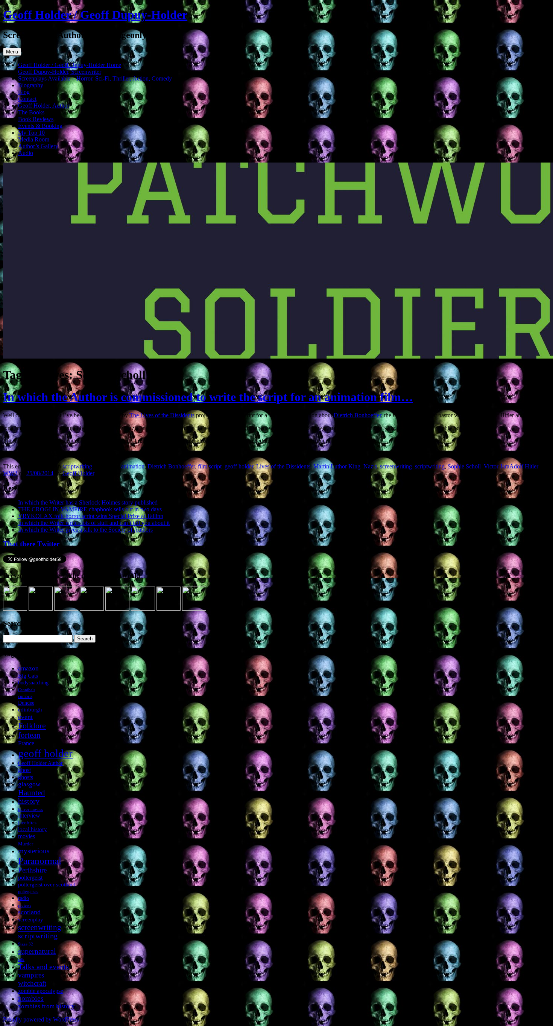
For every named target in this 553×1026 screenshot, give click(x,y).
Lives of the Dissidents (283, 466)
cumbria (25, 696)
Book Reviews (35, 119)
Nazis (370, 466)
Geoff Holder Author (40, 763)
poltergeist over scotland (47, 884)
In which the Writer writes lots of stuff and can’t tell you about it (94, 523)
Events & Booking (40, 126)
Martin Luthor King (336, 466)
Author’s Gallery (38, 146)
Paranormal (39, 860)
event (25, 716)
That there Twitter (31, 544)
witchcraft (32, 983)
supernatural (37, 951)
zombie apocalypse (40, 991)
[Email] (194, 608)
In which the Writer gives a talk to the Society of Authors (85, 529)
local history (32, 829)
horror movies (30, 809)
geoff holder (239, 466)
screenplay (30, 919)
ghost (24, 770)
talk (21, 959)
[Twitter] (66, 608)
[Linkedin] (92, 608)
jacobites (27, 822)
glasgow (29, 784)
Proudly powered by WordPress (41, 1019)
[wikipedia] (143, 608)
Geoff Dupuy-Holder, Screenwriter (59, 71)
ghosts (25, 777)
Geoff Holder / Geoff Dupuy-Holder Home (69, 65)
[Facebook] (41, 608)
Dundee (26, 703)
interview (29, 815)
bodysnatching (33, 682)
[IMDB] (168, 608)
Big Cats (28, 675)
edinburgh (30, 710)
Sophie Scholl (464, 466)
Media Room (33, 139)
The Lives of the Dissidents (161, 415)
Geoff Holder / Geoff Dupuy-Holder (95, 14)
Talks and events (43, 966)
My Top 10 (31, 132)
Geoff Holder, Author (43, 105)
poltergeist (30, 877)
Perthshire (32, 870)
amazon (28, 668)
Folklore (32, 725)
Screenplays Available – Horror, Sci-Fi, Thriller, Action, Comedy (95, 78)
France (26, 743)
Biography (30, 85)
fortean (29, 735)
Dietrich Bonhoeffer (357, 415)
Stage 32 (25, 944)
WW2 (10, 473)
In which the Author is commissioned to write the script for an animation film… (208, 397)
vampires (31, 975)
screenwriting (396, 466)
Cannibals (26, 689)
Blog (24, 92)
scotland (29, 912)
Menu (12, 52)
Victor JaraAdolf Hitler (511, 466)
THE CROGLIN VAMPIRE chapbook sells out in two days (90, 509)
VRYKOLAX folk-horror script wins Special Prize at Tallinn (90, 516)
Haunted (31, 792)
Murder (25, 844)
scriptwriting (77, 466)
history (29, 801)
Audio (25, 153)
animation (132, 466)
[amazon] (15, 608)
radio (23, 898)
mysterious (33, 851)
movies (26, 836)
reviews (24, 905)
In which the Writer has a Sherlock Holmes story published (88, 502)
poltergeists (28, 891)
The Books (31, 112)
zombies (31, 998)
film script (210, 466)
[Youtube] (117, 608)
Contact (27, 99)
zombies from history (46, 1006)
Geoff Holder (78, 473)
